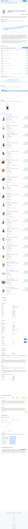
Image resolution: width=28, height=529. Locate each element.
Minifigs (14, 519)
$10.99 (27, 134)
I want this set (25, 122)
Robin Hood (8, 253)
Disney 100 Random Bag (10, 287)
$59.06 (27, 263)
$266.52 (27, 280)
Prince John (8, 210)
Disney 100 (17, 125)
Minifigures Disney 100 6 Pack (11, 261)
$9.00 (27, 151)
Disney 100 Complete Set (10, 270)
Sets (14, 517)
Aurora (7, 236)
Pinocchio (7, 218)
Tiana (7, 184)
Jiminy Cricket (8, 227)
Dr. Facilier (8, 141)
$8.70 (27, 254)
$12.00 (27, 194)
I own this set (25, 120)
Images (22, 14)
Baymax (7, 124)
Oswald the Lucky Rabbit (10, 133)
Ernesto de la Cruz (9, 244)
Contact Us (14, 526)
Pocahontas (8, 167)
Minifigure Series (13, 125)
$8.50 (27, 211)
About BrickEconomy (14, 525)
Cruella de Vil (8, 201)
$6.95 (27, 160)
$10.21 (27, 168)
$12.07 (27, 237)
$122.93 (27, 271)
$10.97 (27, 220)
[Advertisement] (14, 6)
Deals (14, 520)
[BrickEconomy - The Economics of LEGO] (4, 1)
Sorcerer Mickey (8, 115)
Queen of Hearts (9, 193)
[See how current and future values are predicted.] (26, 334)
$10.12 (27, 177)
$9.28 (27, 117)
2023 (8, 126)
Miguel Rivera (8, 158)
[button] (22, 101)
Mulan (7, 150)
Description (25, 14)
